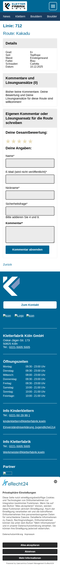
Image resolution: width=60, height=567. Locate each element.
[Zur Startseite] (11, 286)
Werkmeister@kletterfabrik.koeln (24, 452)
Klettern (20, 16)
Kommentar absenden (27, 249)
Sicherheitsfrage (17, 203)
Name (12, 156)
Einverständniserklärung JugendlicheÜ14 (29, 427)
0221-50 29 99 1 (19, 415)
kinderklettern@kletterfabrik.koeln (24, 421)
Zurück (7, 264)
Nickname (13, 187)
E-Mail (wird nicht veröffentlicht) (26, 171)
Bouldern (36, 16)
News (6, 16)
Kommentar (14, 223)
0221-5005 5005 (19, 347)
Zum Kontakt (30, 304)
